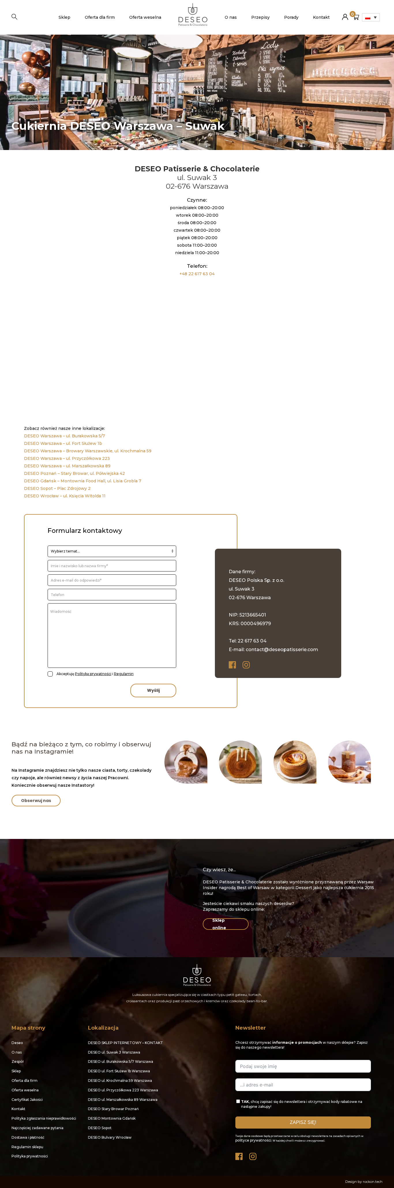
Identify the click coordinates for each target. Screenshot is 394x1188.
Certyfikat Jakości (27, 1099)
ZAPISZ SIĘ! (303, 1122)
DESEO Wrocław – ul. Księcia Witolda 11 (65, 496)
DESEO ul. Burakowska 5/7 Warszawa (120, 1061)
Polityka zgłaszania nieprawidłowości (44, 1118)
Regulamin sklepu (27, 1147)
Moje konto (345, 14)
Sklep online (219, 924)
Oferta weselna (145, 17)
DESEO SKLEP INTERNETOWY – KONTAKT (125, 1043)
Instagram (247, 665)
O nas (231, 17)
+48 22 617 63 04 (197, 273)
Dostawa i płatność (28, 1137)
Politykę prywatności (93, 674)
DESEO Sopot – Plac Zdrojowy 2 (57, 488)
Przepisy (260, 17)
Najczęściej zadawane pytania (37, 1128)
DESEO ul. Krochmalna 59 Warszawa (120, 1080)
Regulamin (124, 674)
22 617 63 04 (252, 641)
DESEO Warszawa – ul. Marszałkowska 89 (67, 466)
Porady (291, 17)
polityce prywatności (253, 1140)
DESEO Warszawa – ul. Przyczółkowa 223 (67, 458)
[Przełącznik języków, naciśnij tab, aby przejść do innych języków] (371, 17)
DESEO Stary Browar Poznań (113, 1109)
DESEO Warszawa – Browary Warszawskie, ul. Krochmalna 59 (88, 451)
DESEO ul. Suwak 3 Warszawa (114, 1052)
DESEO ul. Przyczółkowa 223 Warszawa (123, 1090)
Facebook (233, 665)
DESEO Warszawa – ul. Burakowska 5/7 (64, 436)
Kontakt (321, 17)
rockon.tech (372, 1181)
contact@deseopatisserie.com (282, 649)
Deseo (17, 1043)
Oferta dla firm (100, 17)
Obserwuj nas (36, 800)
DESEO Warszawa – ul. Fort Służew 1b (63, 443)
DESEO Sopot (100, 1128)
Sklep (64, 17)
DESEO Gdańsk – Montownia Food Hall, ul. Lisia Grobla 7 (82, 481)
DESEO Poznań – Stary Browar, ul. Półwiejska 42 (74, 473)
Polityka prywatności (30, 1156)
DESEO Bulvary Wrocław (110, 1137)
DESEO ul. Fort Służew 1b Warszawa (119, 1071)
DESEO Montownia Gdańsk (112, 1118)
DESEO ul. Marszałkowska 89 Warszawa (122, 1099)
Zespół (17, 1061)
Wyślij (153, 690)
